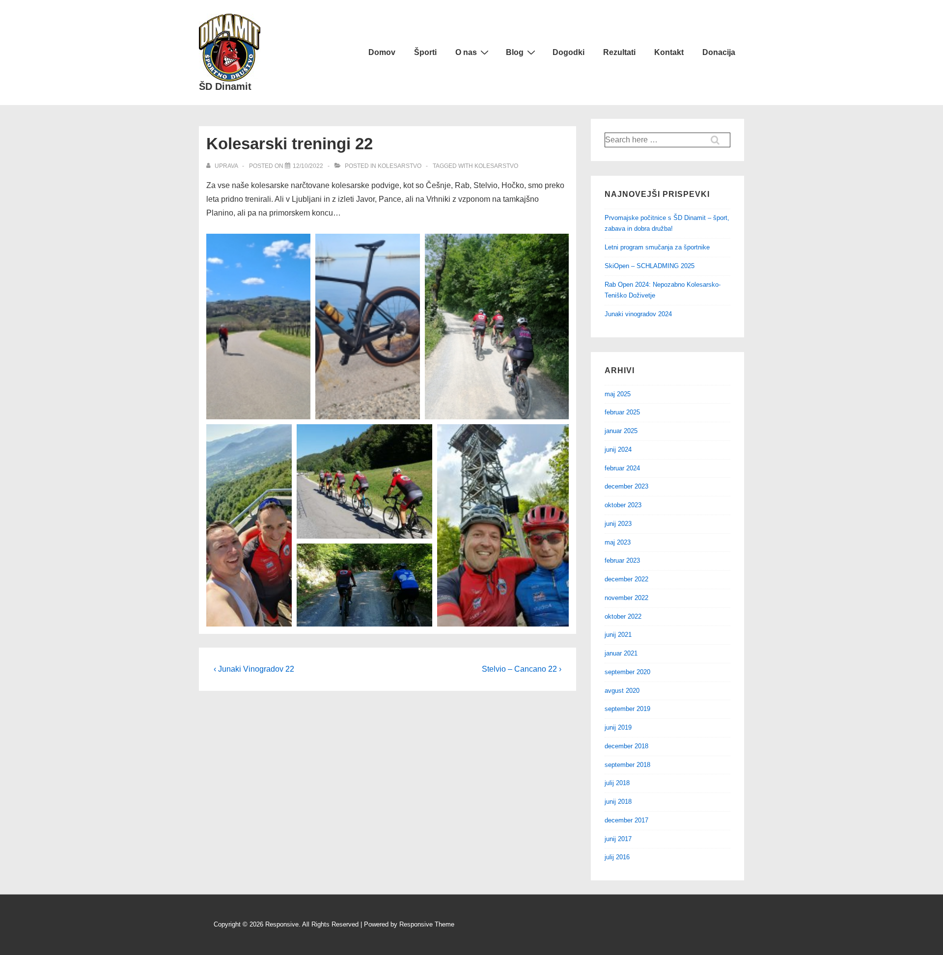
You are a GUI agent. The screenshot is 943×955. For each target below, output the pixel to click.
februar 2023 (622, 560)
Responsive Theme (426, 924)
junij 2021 (618, 634)
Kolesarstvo (399, 166)
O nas (466, 52)
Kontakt (669, 52)
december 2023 (626, 486)
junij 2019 (618, 727)
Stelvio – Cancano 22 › (521, 669)
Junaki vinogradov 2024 (638, 314)
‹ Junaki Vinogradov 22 (254, 669)
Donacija (718, 52)
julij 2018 (617, 783)
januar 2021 (621, 653)
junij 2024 (618, 449)
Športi (425, 52)
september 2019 (627, 708)
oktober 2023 (623, 505)
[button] (258, 326)
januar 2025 (621, 431)
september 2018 (627, 764)
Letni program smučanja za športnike (657, 247)
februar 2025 (622, 412)
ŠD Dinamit (225, 86)
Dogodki (568, 52)
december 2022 (626, 579)
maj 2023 (618, 542)
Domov (381, 52)
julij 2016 (617, 857)
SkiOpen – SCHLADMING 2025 (649, 266)
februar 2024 (622, 468)
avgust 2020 (622, 690)
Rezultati (619, 52)
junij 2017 (618, 839)
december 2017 (626, 820)
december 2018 (626, 746)
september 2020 (627, 672)
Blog (515, 52)
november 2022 (626, 597)
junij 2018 (618, 801)
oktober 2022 (623, 616)
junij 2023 (618, 523)
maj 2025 (618, 394)
